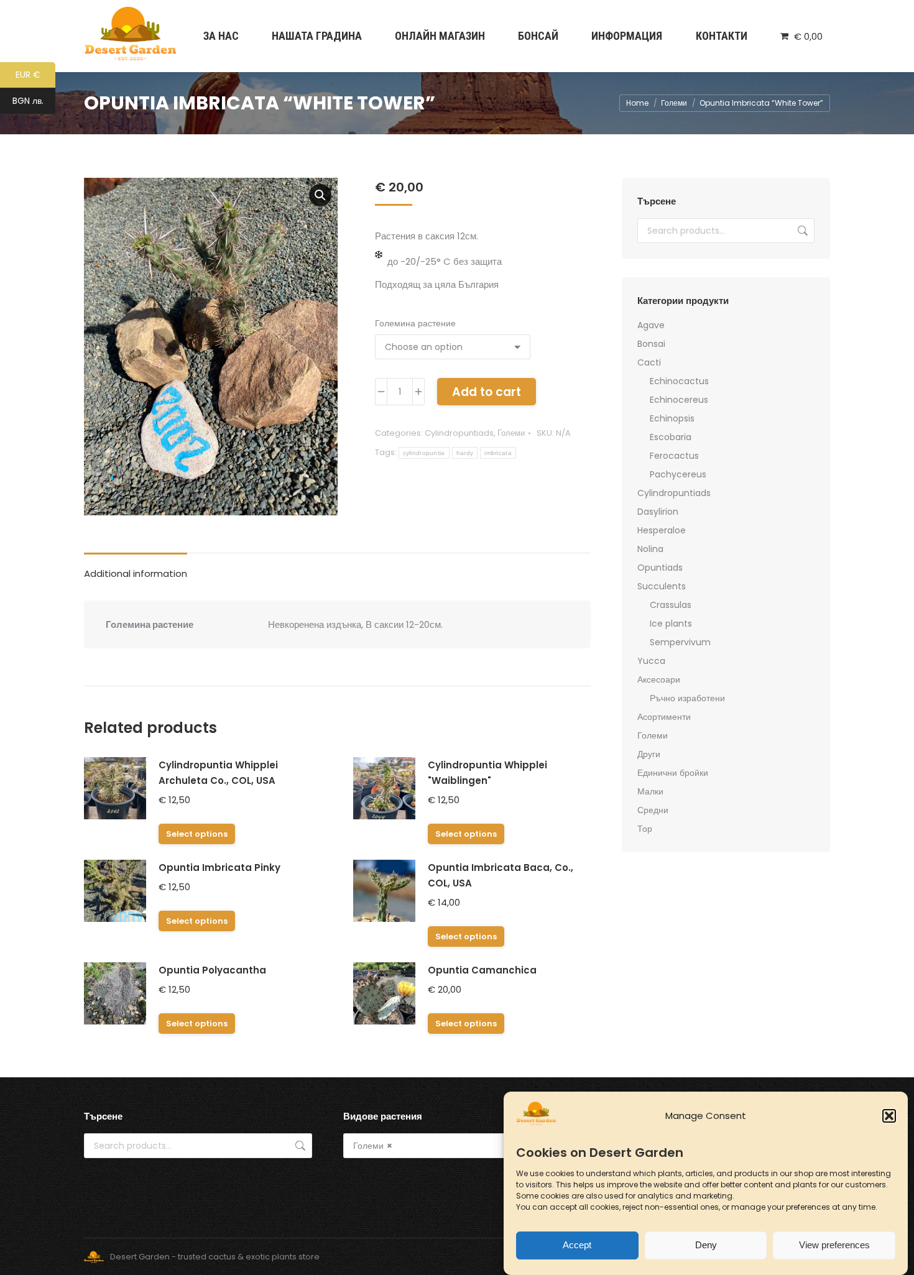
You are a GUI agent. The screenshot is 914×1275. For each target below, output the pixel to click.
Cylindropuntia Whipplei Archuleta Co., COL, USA (218, 772)
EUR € (35, 75)
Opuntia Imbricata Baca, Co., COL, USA (500, 875)
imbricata (498, 452)
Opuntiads (660, 567)
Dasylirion (657, 511)
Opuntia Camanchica (482, 970)
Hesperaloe (661, 530)
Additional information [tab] (135, 573)
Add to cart (486, 392)
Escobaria (670, 437)
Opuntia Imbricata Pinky (219, 867)
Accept (577, 1245)
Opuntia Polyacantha (212, 970)
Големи (511, 433)
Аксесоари (658, 679)
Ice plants (671, 623)
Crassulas (670, 605)
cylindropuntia (424, 452)
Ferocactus (674, 455)
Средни (652, 810)
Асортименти (664, 717)
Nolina (650, 549)
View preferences (834, 1245)
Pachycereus (678, 474)
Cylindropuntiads (459, 433)
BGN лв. (33, 101)
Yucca (651, 661)
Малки (650, 791)
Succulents (661, 586)
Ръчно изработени (687, 698)
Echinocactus (679, 381)
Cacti (649, 362)
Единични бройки (672, 772)
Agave (651, 325)
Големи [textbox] (372, 1145)
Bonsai (651, 344)
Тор (644, 828)
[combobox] (457, 1145)
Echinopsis (672, 418)
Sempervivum (680, 642)
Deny (706, 1245)
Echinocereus (679, 400)
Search (801, 230)
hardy (465, 452)
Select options (197, 834)
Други (648, 754)
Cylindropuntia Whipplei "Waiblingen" (487, 772)
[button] (889, 1116)
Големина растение (415, 323)
